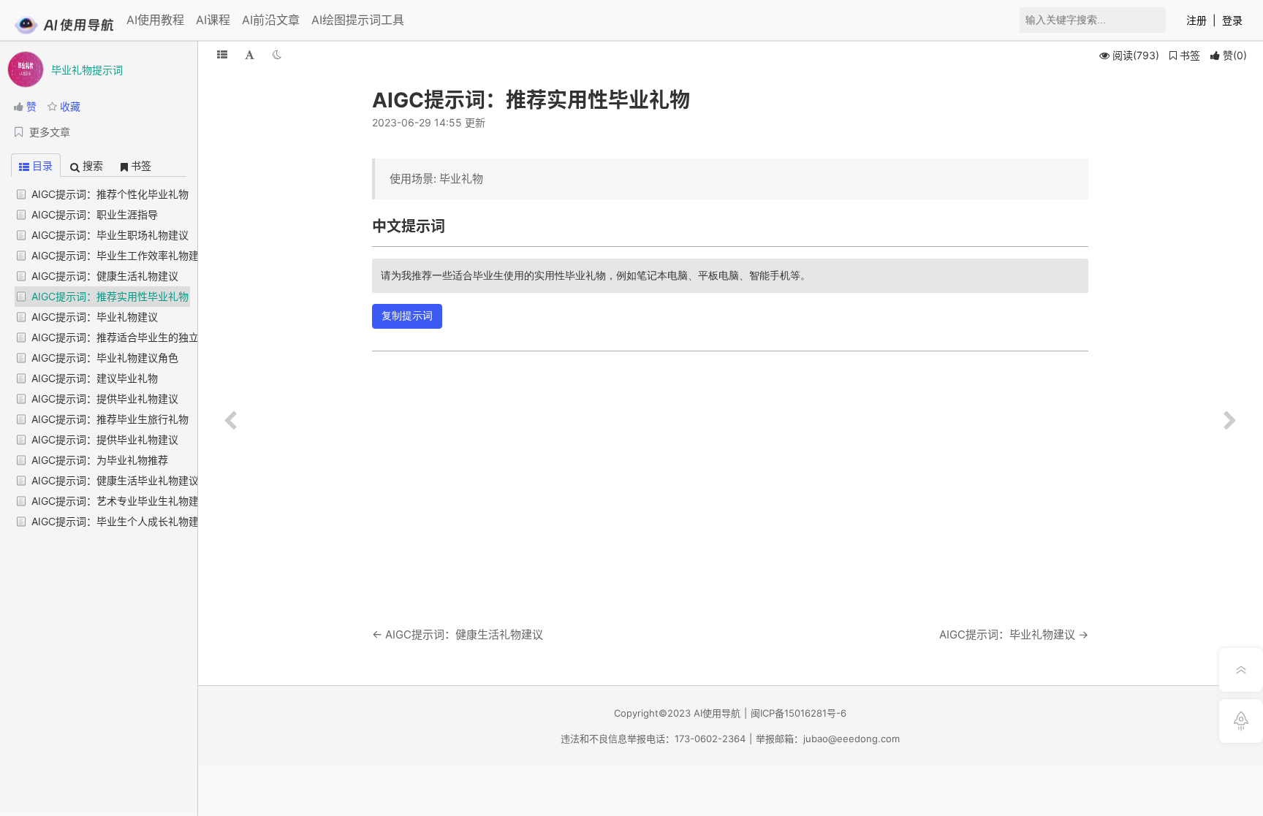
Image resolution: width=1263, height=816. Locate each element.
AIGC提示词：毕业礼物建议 (94, 316)
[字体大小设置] (250, 54)
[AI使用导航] (64, 31)
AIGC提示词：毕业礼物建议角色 (104, 357)
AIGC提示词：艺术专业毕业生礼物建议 (120, 501)
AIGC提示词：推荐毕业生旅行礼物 (110, 419)
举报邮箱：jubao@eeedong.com (828, 738)
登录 (1232, 20)
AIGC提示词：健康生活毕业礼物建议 (115, 480)
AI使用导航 (717, 713)
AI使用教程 (155, 19)
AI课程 (213, 19)
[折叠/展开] (222, 54)
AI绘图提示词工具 (357, 19)
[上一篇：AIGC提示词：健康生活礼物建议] (230, 420)
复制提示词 (407, 315)
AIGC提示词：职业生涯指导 (94, 214)
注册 (1196, 20)
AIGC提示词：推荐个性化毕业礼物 (110, 194)
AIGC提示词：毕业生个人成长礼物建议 (120, 521)
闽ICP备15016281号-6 (798, 713)
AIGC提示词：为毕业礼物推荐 (99, 460)
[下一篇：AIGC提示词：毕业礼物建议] (1230, 420)
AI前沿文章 (271, 19)
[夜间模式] (277, 54)
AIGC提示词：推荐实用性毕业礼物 (110, 296)
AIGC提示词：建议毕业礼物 (94, 378)
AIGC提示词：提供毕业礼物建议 (104, 398)
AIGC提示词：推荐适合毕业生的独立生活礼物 (135, 337)
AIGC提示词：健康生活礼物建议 (104, 276)
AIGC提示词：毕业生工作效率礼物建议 (120, 255)
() (1235, 55)
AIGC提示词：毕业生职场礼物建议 (110, 235)
